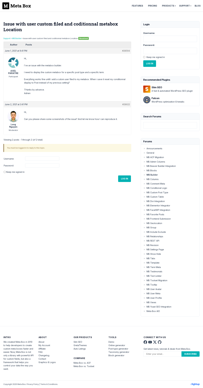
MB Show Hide (154, 254)
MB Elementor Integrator (158, 205)
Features (137, 5)
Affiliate (42, 348)
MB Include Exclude (156, 232)
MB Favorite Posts (155, 214)
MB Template (153, 262)
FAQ (40, 352)
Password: (9, 165)
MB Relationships (155, 236)
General (150, 153)
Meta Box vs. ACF (82, 363)
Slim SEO (78, 342)
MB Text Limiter (154, 276)
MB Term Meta (154, 267)
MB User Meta (153, 293)
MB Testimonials (154, 271)
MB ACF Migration (155, 157)
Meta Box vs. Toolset (84, 366)
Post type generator (118, 348)
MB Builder (16, 38)
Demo (111, 342)
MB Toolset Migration (157, 280)
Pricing (152, 5)
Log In (124, 178)
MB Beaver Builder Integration (161, 166)
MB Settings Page (155, 249)
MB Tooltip (152, 284)
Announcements (154, 148)
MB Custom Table (155, 196)
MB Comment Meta (156, 183)
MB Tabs (151, 258)
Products (168, 5)
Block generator (116, 355)
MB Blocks (152, 170)
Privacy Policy (33, 384)
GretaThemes (80, 345)
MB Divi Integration (156, 201)
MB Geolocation (154, 223)
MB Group (151, 227)
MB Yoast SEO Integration (159, 306)
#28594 (126, 50)
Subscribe (190, 354)
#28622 (126, 104)
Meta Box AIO (153, 311)
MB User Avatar (154, 289)
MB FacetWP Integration (158, 210)
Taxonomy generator (118, 352)
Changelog (43, 355)
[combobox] (170, 125)
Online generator (116, 345)
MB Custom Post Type (157, 192)
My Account (44, 345)
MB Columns (153, 179)
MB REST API (153, 240)
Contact (42, 359)
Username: (9, 158)
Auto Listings (80, 348)
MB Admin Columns (156, 161)
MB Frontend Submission (159, 218)
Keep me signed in (15, 172)
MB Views (151, 302)
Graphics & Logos (47, 362)
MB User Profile (154, 298)
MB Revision (153, 245)
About (41, 342)
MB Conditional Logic (157, 188)
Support (184, 5)
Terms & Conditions (49, 384)
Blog (198, 5)
